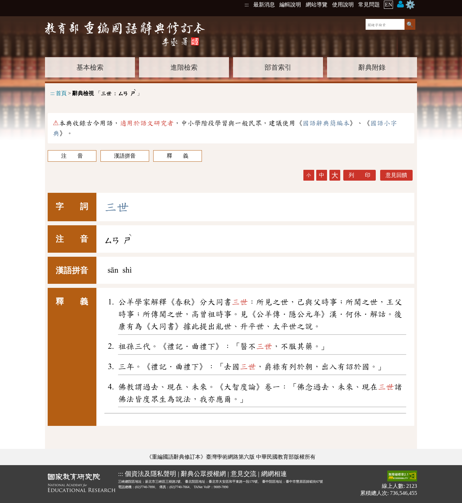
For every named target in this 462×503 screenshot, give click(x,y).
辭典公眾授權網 (203, 473)
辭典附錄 (372, 67)
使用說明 (343, 4)
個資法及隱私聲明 (150, 473)
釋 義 (177, 156)
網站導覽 (316, 4)
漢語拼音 (125, 156)
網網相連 (274, 473)
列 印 (359, 175)
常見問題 (369, 4)
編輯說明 (290, 4)
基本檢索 (89, 67)
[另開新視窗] (81, 484)
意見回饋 (396, 175)
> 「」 (96, 92)
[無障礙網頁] (402, 476)
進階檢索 (184, 67)
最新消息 (264, 4)
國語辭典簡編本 (326, 123)
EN (388, 4)
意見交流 (243, 473)
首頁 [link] (61, 93)
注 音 (72, 156)
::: (247, 4)
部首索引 (278, 67)
